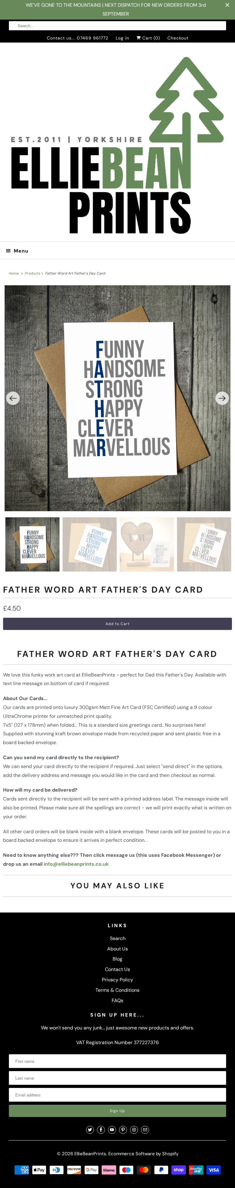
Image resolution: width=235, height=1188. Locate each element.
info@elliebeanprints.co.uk (76, 864)
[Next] (222, 398)
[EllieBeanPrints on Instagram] (134, 1130)
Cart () (150, 38)
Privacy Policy (117, 979)
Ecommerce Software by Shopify (143, 1154)
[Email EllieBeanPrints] (145, 1130)
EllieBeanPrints (90, 1154)
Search (117, 938)
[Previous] (13, 398)
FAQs (117, 1000)
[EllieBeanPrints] (117, 144)
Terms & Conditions (117, 990)
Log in (122, 38)
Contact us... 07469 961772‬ (77, 38)
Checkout (177, 38)
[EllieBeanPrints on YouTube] (112, 1130)
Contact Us (117, 969)
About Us (117, 949)
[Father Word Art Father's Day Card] (117, 398)
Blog (117, 959)
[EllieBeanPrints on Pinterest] (123, 1130)
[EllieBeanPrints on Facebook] (101, 1130)
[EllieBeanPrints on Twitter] (90, 1130)
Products (33, 273)
